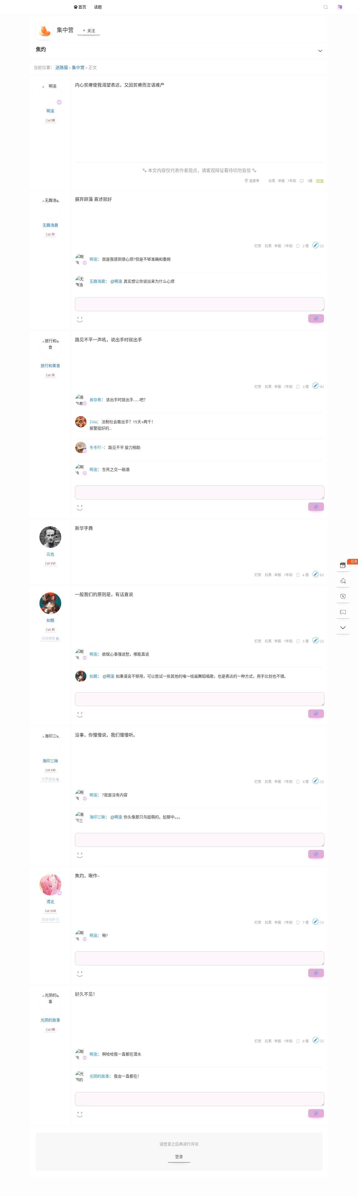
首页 (81, 7)
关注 (90, 31)
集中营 (66, 30)
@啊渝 (116, 281)
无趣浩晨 (50, 225)
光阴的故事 (50, 1020)
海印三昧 (50, 761)
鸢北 (50, 901)
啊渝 (50, 111)
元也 (50, 554)
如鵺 (50, 620)
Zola (93, 422)
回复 (320, 181)
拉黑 (271, 181)
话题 (98, 7)
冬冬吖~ (96, 447)
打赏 (258, 246)
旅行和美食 (50, 365)
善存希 (95, 399)
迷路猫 (39, 7)
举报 (281, 181)
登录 (179, 1156)
